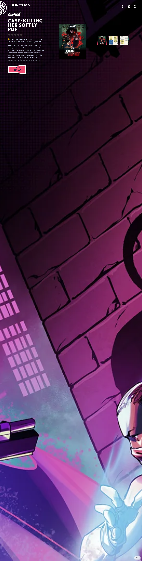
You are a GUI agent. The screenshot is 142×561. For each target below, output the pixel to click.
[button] (94, 43)
